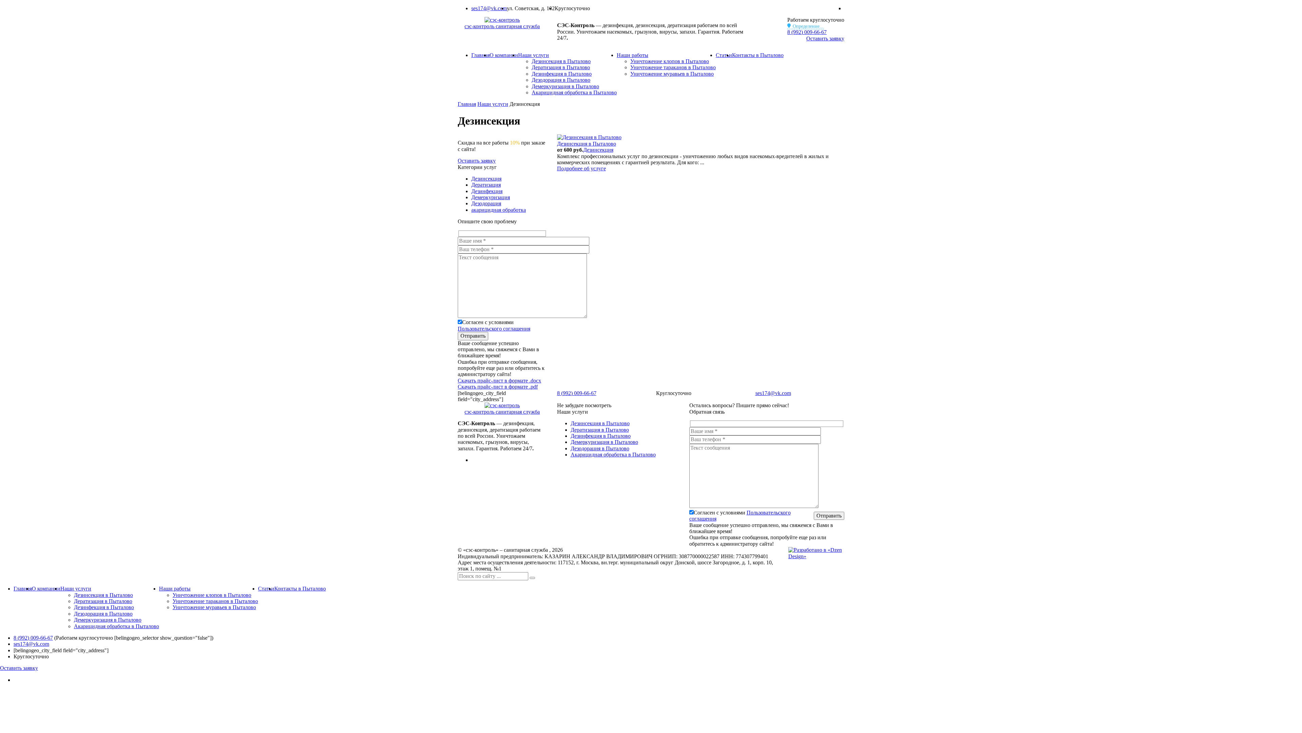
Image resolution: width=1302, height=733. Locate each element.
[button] (532, 578)
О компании (504, 55)
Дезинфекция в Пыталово (562, 74)
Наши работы (632, 55)
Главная (480, 55)
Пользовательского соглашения (494, 329)
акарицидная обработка (498, 210)
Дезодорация (486, 203)
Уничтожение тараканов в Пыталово (673, 67)
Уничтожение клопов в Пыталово (669, 61)
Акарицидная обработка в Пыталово (574, 92)
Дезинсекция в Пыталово (561, 61)
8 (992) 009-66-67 (807, 32)
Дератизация (486, 185)
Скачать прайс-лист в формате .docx (499, 380)
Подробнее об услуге (581, 168)
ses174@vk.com (489, 8)
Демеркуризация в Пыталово (565, 86)
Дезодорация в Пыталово (561, 80)
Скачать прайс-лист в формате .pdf (498, 387)
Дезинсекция (598, 150)
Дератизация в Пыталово (561, 67)
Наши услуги (533, 55)
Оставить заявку (825, 38)
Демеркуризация (490, 197)
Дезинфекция (486, 191)
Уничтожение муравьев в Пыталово (672, 74)
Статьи (724, 55)
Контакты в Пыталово (758, 55)
